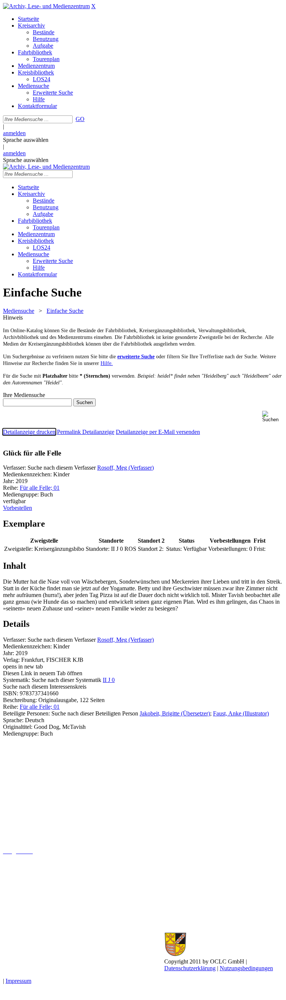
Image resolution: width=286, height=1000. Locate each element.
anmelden (14, 133)
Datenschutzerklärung (190, 968)
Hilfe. (107, 363)
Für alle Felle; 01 (40, 488)
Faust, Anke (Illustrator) (241, 713)
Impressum (18, 981)
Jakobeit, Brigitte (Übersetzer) (175, 713)
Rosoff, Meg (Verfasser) (125, 467)
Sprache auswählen (25, 140)
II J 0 (109, 680)
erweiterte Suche (136, 356)
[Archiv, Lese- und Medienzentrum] (46, 6)
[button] (272, 416)
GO (80, 119)
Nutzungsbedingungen (246, 968)
